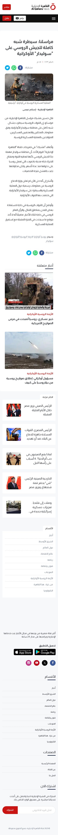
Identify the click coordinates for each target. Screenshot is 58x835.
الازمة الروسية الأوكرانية (22, 236)
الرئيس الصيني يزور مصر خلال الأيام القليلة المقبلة (38, 410)
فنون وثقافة (47, 566)
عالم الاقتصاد (47, 553)
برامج (21, 18)
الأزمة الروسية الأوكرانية (42, 578)
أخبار (51, 535)
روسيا (43, 236)
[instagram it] (28, 663)
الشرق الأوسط (46, 541)
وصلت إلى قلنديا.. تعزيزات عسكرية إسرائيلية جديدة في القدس (41, 507)
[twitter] (7, 67)
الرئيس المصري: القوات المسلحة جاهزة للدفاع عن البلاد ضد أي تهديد (38, 434)
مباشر (6, 7)
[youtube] (36, 663)
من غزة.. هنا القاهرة (43, 584)
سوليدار (49, 241)
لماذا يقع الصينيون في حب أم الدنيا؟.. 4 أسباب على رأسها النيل (39, 458)
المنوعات (48, 572)
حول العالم (48, 547)
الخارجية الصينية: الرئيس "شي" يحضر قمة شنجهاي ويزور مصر (38, 483)
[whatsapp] (13, 67)
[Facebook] (53, 663)
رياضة (50, 560)
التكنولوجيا (48, 590)
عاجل (7, 18)
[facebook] (20, 67)
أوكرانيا (37, 236)
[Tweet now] (45, 663)
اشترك (10, 810)
